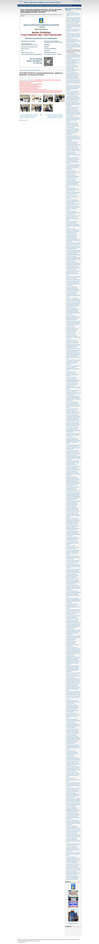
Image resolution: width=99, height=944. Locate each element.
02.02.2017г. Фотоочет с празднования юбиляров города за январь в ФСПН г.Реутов (73, 172)
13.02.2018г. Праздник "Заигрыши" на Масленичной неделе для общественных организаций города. (73, 468)
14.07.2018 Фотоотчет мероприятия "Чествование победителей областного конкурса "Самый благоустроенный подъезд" (73, 503)
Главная (21, 70)
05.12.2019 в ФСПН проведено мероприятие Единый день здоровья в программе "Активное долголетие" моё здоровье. (73, 25)
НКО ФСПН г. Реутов (22, 5)
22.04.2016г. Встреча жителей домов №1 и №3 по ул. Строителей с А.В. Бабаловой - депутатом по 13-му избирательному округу (73, 611)
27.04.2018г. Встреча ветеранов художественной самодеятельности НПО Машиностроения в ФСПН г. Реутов (73, 747)
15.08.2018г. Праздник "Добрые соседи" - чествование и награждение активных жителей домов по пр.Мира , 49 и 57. (72, 527)
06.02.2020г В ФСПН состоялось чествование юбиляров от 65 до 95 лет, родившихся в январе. (73, 268)
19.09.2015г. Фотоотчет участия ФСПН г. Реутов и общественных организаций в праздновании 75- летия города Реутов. (72, 581)
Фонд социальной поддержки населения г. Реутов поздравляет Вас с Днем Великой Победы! (72, 877)
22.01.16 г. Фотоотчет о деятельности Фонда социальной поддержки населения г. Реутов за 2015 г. (73, 14)
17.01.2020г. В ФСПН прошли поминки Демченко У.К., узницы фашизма (72, 543)
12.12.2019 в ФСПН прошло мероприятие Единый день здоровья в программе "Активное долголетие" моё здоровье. (73, 457)
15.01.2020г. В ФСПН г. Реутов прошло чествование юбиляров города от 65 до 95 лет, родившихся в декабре (73, 514)
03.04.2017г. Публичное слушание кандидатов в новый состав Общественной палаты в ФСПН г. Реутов (72, 217)
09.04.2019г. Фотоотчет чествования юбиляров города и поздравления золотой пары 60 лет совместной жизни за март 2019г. (73, 323)
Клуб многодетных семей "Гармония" (73, 870)
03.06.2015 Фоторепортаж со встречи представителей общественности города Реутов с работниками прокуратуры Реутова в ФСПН (73, 224)
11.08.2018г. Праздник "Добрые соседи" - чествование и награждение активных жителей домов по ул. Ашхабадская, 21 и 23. (73, 411)
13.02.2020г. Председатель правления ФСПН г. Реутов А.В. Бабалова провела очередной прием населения (73, 473)
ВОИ (64, 5)
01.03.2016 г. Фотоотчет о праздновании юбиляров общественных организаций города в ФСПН (73, 154)
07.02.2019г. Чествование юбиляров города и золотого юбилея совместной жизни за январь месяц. (73, 278)
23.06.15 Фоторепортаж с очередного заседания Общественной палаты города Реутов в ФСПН (72, 643)
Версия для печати (24, 120)
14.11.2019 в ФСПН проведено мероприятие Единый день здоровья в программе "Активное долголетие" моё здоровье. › (54, 116)
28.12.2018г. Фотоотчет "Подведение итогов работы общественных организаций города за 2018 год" (73, 790)
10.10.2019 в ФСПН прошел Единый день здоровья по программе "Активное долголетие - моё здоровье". (73, 362)
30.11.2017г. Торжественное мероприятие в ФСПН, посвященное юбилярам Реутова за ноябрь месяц (73, 835)
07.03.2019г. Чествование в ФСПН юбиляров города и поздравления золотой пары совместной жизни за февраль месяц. (73, 283)
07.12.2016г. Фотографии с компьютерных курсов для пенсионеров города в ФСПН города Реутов (73, 294)
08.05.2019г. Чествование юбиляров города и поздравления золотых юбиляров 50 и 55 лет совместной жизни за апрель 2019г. (73, 304)
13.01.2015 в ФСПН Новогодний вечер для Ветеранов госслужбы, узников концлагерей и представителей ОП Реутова (72, 463)
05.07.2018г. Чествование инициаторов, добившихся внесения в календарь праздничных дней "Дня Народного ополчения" (73, 258)
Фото (67, 5)
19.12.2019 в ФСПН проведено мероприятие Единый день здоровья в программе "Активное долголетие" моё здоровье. (73, 587)
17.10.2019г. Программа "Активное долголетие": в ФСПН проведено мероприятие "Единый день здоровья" (73, 552)
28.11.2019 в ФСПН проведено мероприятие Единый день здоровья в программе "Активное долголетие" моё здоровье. (73, 138)
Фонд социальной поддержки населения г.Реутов (42, 2)
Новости (32, 80)
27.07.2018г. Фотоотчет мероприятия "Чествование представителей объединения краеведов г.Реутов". (72, 752)
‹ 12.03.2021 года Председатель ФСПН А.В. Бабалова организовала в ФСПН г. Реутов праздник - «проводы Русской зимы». (29, 116)
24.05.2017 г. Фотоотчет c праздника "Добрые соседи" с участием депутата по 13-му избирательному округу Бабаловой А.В (73, 675)
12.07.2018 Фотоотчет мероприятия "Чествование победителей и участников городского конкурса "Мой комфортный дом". (73, 447)
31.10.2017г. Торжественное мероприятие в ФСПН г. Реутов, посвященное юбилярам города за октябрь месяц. (73, 849)
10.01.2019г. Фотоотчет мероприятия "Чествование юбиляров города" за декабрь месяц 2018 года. (73, 336)
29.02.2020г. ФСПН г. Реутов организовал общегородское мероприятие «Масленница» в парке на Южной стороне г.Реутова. (73, 143)
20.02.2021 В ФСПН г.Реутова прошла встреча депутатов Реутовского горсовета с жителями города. (73, 606)
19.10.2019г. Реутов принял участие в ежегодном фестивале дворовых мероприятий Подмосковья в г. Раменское (73, 87)
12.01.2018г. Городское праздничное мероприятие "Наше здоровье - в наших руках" (73, 435)
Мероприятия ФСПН (26, 80)
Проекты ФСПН (30, 5)
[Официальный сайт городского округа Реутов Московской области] (73, 889)
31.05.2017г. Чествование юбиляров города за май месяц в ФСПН (73, 844)
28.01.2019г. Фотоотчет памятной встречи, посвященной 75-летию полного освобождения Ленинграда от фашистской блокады (73, 768)
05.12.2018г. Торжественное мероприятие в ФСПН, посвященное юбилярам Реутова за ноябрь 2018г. (73, 263)
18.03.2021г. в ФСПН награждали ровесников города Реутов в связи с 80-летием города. (73, 557)
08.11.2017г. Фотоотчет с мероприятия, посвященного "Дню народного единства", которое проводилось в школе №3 (73, 317)
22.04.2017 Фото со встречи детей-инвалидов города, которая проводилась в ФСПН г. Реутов (73, 617)
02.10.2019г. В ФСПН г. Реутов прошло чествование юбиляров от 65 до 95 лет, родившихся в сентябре (73, 207)
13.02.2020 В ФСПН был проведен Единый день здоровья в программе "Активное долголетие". (73, 51)
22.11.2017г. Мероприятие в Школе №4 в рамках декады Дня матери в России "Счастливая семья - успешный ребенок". (73, 626)
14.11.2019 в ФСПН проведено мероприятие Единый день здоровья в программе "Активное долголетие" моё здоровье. (73, 56)
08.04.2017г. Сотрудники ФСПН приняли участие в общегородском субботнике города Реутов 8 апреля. (73, 300)
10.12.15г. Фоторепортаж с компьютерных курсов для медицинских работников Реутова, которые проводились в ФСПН (73, 379)
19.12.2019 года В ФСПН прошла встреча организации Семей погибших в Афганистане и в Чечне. (73, 93)
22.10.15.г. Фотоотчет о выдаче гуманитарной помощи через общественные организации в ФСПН (73, 621)
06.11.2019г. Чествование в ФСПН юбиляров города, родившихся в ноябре (72, 31)
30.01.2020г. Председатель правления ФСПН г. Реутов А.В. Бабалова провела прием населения (73, 827)
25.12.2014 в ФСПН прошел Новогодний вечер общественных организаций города (72, 702)
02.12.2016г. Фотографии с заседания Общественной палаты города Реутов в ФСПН (73, 213)
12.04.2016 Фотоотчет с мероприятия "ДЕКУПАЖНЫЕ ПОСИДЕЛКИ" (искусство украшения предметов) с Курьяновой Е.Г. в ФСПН (73, 441)
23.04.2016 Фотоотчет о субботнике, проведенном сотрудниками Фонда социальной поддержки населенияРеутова (73, 638)
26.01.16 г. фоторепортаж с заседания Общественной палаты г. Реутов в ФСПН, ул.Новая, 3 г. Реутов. (73, 715)
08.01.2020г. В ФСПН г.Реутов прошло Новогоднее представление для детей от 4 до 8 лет (73, 41)
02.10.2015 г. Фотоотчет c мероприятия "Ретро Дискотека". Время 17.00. (72, 197)
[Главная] (21, 1)
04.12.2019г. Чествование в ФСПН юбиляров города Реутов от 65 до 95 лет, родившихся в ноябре (73, 247)
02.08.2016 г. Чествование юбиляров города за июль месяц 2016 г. (73, 193)
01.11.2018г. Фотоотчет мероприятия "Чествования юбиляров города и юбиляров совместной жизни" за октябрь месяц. (73, 166)
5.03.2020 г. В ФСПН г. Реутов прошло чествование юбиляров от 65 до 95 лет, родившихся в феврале (73, 149)
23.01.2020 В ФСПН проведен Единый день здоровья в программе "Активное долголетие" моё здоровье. (73, 119)
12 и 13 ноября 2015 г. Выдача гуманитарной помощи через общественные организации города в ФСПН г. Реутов (73, 429)
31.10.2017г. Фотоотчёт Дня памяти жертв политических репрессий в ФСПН (73, 854)
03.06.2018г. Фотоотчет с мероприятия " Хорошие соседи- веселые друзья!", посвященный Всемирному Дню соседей (72, 230)
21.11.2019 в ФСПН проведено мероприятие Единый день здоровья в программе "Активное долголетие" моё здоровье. (73, 103)
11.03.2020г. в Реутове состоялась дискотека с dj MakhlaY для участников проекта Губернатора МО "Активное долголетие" (73, 392)
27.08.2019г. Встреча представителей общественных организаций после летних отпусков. (73, 758)
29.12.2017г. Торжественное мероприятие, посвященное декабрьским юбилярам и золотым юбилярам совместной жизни (73, 809)
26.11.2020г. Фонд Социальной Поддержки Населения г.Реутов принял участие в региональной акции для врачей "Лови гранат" (72, 731)
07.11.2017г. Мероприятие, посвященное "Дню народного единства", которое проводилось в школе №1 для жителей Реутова (73, 288)
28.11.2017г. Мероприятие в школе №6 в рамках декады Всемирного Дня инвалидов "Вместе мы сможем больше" (73, 784)
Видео (70, 5)
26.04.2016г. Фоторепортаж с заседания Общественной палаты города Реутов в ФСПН (73, 720)
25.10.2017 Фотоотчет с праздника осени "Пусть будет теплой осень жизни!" (73, 697)
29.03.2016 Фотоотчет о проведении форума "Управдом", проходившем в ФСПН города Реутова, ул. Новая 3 (73, 800)
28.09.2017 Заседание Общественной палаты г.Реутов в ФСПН (72, 780)
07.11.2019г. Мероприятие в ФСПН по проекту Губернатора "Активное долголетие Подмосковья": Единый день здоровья (73, 35)
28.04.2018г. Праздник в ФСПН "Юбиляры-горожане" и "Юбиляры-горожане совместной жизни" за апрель (73, 774)
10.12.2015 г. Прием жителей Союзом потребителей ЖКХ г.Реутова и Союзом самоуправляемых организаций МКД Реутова (73, 386)
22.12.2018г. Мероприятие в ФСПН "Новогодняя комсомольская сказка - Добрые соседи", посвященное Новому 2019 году (73, 632)
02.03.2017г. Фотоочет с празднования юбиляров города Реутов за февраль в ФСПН (72, 176)
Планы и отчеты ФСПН (40, 5)
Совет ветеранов (50, 5)
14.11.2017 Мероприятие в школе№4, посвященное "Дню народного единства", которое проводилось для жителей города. (73, 508)
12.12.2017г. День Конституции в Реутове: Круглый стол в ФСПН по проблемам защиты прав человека (73, 452)
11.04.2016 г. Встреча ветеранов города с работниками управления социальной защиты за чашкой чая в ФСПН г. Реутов (73, 398)
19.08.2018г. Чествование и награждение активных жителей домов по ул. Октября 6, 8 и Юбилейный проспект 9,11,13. (72, 575)
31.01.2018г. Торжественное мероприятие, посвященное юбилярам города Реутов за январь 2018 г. (73, 840)
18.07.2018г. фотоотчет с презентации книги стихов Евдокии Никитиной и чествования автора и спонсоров (73, 565)
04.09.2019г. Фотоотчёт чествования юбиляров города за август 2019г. (73, 244)
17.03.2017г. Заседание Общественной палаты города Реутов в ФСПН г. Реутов (72, 547)
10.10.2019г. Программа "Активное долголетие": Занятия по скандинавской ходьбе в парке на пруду (73, 368)
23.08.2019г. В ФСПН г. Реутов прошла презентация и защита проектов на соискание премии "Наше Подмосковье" (72, 125)
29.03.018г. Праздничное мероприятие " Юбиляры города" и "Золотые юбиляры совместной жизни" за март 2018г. (73, 795)
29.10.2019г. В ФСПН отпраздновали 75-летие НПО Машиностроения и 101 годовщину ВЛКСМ (73, 804)
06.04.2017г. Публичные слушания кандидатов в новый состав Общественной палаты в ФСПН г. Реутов (73, 272)
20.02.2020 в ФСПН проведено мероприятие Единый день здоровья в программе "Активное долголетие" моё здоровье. (73, 600)
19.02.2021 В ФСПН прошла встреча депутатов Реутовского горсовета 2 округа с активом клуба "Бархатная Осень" (73, 82)
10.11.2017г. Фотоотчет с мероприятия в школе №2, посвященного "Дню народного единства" (72, 373)
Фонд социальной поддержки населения (32, 70)
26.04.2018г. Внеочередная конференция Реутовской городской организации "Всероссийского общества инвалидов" (73, 725)
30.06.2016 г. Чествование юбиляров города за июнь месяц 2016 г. (73, 831)
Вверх (41, 114)
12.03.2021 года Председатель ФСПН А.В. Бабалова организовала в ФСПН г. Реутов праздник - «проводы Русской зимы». (73, 46)
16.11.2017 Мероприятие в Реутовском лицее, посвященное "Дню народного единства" (72, 538)
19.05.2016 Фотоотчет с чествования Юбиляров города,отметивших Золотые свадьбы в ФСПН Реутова (73, 571)
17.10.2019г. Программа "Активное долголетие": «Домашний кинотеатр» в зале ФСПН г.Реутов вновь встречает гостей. (73, 61)
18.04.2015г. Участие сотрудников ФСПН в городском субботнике (72, 561)
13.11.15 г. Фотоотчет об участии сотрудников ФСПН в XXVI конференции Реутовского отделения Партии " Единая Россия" (73, 488)
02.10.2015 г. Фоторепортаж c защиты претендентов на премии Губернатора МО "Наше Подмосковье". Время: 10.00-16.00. (73, 201)
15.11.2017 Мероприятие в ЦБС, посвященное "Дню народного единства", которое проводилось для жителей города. (73, 533)
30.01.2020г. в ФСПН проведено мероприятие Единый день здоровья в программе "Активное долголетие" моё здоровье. (73, 822)
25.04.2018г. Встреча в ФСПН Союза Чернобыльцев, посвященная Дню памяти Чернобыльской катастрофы (73, 693)
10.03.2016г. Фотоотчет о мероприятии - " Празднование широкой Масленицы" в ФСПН (72, 341)
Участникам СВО (58, 5)
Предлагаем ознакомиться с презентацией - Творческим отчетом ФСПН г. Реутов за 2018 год (73, 873)
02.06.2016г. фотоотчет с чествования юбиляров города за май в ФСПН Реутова (72, 189)
